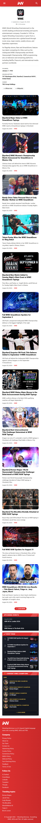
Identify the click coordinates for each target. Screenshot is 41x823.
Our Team (5, 743)
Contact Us (5, 746)
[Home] (5, 723)
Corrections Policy (8, 754)
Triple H (4, 808)
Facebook (5, 787)
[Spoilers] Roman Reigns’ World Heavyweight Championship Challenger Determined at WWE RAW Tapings (18, 472)
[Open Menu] (4, 3)
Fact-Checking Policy (9, 761)
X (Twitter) (5, 774)
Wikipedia (20, 88)
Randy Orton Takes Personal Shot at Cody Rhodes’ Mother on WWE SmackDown (19, 199)
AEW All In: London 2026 (12, 621)
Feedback (5, 764)
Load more (21, 608)
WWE (15, 128)
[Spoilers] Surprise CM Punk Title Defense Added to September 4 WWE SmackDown (19, 353)
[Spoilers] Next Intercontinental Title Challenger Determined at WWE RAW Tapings (17, 432)
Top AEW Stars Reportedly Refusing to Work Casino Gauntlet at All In (18, 659)
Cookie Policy (6, 751)
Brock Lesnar (6, 811)
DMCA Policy (6, 756)
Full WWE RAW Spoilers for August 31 (18, 549)
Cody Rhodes (6, 800)
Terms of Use (6, 767)
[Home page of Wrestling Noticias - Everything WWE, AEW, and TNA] (20, 3)
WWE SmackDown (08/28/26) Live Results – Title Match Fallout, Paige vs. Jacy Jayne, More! (19, 589)
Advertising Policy (8, 748)
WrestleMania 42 (7, 805)
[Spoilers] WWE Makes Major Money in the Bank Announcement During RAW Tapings (19, 393)
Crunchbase (6, 777)
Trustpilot (5, 782)
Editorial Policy (7, 759)
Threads (4, 785)
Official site (8, 88)
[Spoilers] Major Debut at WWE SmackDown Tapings (14, 119)
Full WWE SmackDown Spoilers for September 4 (17, 645)
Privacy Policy (6, 738)
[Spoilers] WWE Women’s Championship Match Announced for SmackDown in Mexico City (18, 157)
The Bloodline (6, 803)
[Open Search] (37, 3)
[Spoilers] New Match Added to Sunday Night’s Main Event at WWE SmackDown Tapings (16, 277)
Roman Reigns (6, 795)
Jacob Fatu (5, 798)
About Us (5, 741)
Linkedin (5, 780)
